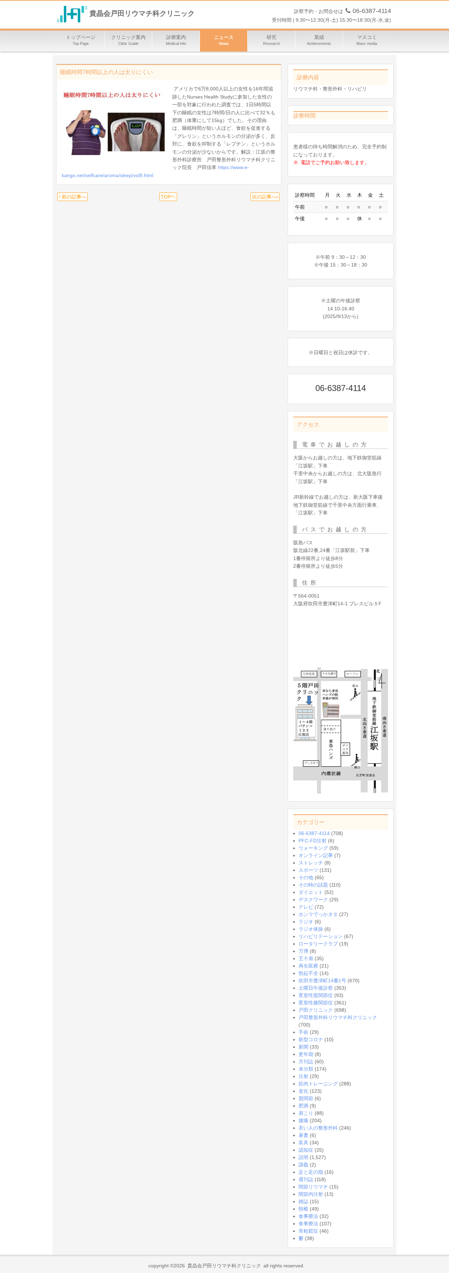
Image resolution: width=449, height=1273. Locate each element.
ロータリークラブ (318, 944)
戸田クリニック (316, 1010)
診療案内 (176, 40)
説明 (303, 1157)
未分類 (306, 1069)
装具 (303, 1142)
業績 (319, 40)
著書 (303, 1135)
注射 (303, 1076)
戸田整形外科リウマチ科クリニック (338, 1017)
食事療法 (308, 1216)
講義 (303, 1164)
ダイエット (311, 892)
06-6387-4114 (314, 833)
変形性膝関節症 (316, 1002)
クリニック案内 (128, 40)
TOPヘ (168, 197)
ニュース (224, 40)
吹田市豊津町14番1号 (322, 980)
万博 (303, 951)
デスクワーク (313, 899)
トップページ (80, 40)
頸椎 (303, 1209)
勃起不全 (308, 973)
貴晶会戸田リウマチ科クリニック (142, 14)
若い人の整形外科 (318, 1128)
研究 (271, 40)
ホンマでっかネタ (318, 914)
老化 (303, 1091)
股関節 (306, 1098)
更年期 (306, 1054)
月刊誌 (306, 1061)
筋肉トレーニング (318, 1083)
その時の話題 (313, 885)
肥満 (303, 1106)
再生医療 (308, 966)
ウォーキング (313, 848)
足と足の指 (311, 1172)
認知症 (306, 1150)
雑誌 (303, 1201)
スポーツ (308, 870)
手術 (303, 1032)
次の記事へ (264, 197)
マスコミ (366, 40)
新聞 (303, 1047)
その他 (306, 877)
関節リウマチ (313, 1187)
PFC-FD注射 (313, 840)
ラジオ (306, 921)
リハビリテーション (321, 936)
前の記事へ (73, 197)
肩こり (306, 1113)
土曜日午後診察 (316, 988)
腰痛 (303, 1120)
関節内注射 (311, 1194)
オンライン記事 (316, 855)
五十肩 (306, 958)
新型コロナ (311, 1039)
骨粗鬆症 (308, 1231)
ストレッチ (311, 862)
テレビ (306, 907)
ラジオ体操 (311, 929)
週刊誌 (306, 1179)
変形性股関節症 (316, 995)
